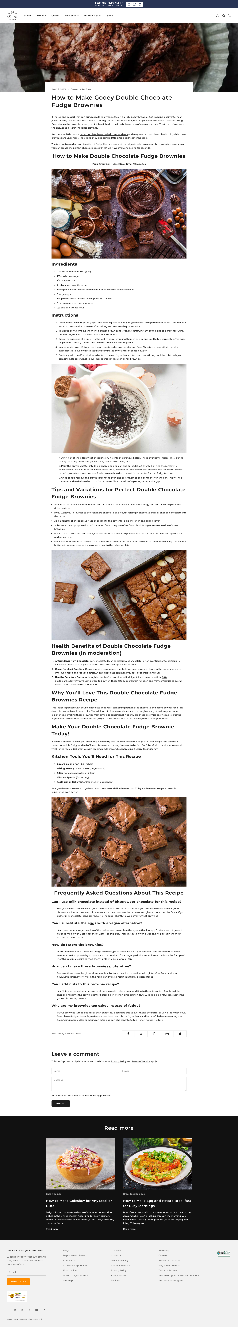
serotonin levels (147, 669)
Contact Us (69, 1260)
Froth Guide (70, 1270)
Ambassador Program (171, 1280)
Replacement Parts (74, 1255)
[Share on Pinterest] (154, 1034)
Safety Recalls (118, 1275)
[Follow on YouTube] (36, 1310)
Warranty (164, 1250)
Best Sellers (72, 15)
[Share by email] (167, 1034)
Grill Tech (116, 1250)
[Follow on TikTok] (43, 1310)
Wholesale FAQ (119, 1260)
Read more (52, 1229)
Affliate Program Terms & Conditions (179, 1275)
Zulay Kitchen (143, 788)
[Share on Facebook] (128, 1034)
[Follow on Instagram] (22, 1310)
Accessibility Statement (76, 1275)
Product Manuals (120, 1265)
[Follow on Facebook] (8, 1310)
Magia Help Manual (169, 1265)
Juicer (27, 15)
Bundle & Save (92, 15)
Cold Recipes (53, 1194)
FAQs (66, 1250)
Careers (163, 1255)
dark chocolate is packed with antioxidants (104, 134)
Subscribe (18, 1281)
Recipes (115, 1280)
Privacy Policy (118, 1061)
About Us (116, 1255)
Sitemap (68, 1280)
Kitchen (41, 15)
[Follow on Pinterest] (29, 1310)
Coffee (55, 15)
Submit (61, 1103)
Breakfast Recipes (134, 1194)
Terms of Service (141, 1061)
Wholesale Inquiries (170, 1260)
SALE (110, 15)
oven (77, 322)
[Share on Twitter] (141, 1034)
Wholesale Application (75, 1265)
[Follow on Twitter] (15, 1310)
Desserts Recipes (81, 89)
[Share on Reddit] (180, 1034)
